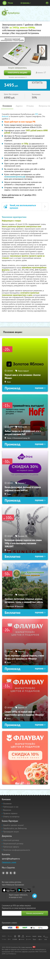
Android (5, 116)
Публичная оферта (11, 847)
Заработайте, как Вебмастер (15, 828)
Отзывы (30, 105)
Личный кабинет (47, 3)
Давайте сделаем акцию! (13, 825)
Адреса (19, 105)
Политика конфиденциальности (16, 850)
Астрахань (25, 3)
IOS (36, 114)
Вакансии (7, 810)
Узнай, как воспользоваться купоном (23, 206)
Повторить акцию (17, 72)
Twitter (10, 872)
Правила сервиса (10, 813)
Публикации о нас (10, 807)
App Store (9, 890)
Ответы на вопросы (11, 816)
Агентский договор (11, 840)
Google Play (24, 890)
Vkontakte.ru (7, 872)
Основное (7, 105)
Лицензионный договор (13, 843)
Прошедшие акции (11, 831)
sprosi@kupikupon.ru (11, 858)
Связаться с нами (9, 862)
